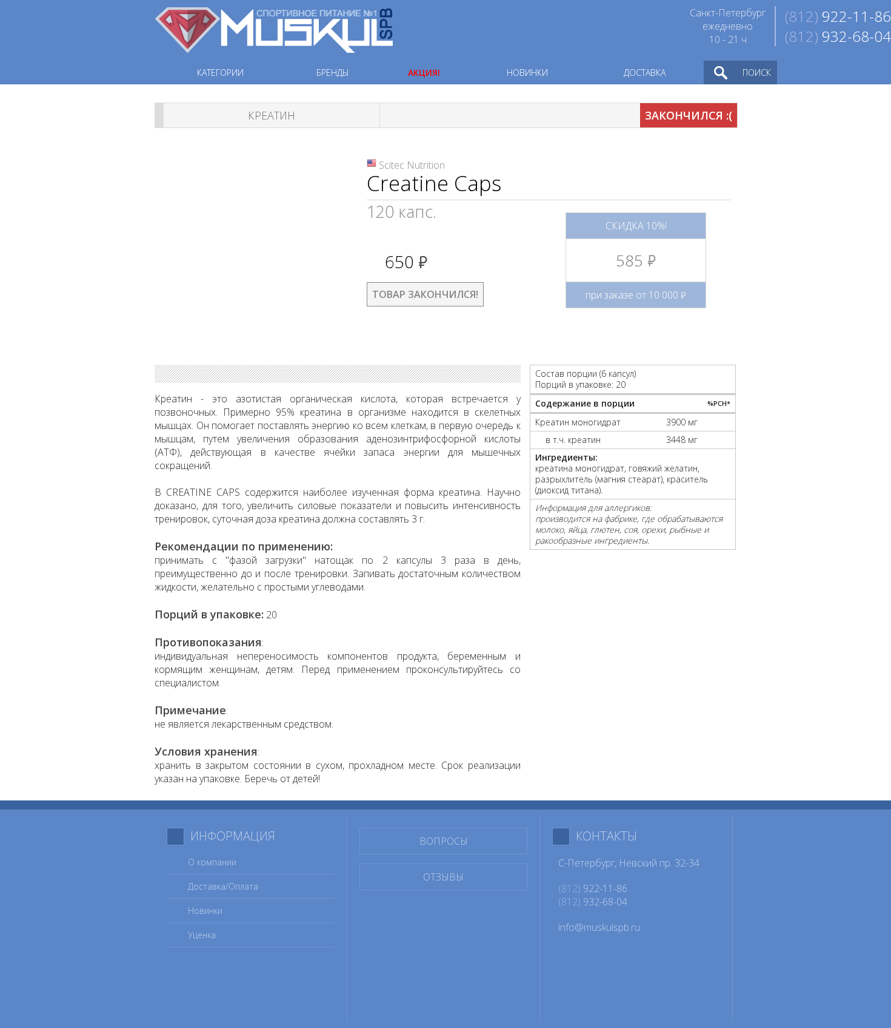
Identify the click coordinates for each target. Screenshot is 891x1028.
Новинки (205, 910)
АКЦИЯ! (424, 72)
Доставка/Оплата (223, 886)
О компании (212, 862)
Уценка (202, 935)
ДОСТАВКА (645, 72)
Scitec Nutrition (412, 165)
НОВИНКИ (527, 72)
